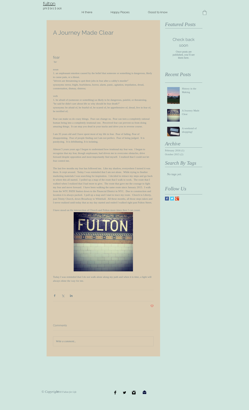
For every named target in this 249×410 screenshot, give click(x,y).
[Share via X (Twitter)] (63, 295)
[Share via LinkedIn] (71, 295)
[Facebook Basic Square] (167, 199)
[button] (205, 12)
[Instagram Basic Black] (134, 392)
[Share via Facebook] (54, 295)
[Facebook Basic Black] (115, 392)
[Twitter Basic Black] (124, 392)
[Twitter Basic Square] (172, 199)
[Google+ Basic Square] (177, 199)
